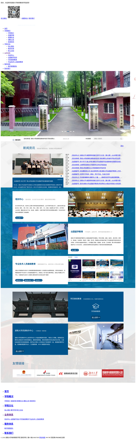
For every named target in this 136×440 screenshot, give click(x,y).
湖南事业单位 (28, 280)
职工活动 (11, 51)
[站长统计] (48, 437)
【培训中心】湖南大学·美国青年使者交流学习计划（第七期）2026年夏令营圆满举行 (98, 155)
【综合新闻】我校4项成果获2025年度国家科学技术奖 (88, 168)
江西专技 (37, 280)
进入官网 (18, 218)
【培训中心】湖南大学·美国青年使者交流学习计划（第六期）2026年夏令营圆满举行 (98, 180)
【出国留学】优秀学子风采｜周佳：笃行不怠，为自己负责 (90, 174)
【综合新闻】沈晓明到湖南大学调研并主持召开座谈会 (89, 165)
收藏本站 (25, 18)
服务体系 (7, 64)
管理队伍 (11, 37)
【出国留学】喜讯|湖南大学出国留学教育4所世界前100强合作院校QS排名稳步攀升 (98, 183)
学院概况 (7, 31)
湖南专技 (18, 280)
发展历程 (11, 35)
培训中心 (11, 55)
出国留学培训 (12, 57)
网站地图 (42, 437)
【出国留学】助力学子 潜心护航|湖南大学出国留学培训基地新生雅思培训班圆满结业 (99, 161)
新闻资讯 (11, 42)
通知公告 (11, 39)
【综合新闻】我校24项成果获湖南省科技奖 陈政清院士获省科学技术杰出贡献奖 (97, 158)
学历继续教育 (12, 59)
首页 (5, 28)
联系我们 (32, 18)
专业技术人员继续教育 (15, 62)
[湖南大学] (18, 25)
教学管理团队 (12, 66)
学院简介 (11, 33)
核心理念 (11, 46)
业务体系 (7, 53)
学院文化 (7, 44)
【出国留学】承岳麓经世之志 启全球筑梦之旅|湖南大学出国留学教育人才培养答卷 (98, 171)
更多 (122, 146)
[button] (62, 131)
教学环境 (11, 48)
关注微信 (4, 18)
